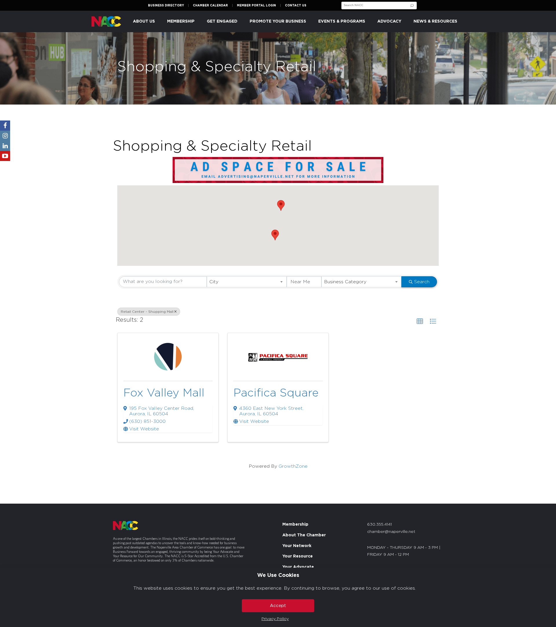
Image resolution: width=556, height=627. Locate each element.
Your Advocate (298, 567)
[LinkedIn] (5, 146)
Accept (278, 606)
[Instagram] (5, 136)
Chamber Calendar (210, 5)
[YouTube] (5, 156)
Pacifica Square (276, 393)
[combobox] (247, 281)
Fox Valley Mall (163, 393)
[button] (275, 235)
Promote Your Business (278, 21)
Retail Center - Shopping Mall (147, 311)
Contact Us (295, 5)
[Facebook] (5, 125)
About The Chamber (304, 535)
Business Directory (166, 5)
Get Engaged (222, 21)
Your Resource (297, 556)
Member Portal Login (256, 5)
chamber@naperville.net (391, 532)
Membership (295, 524)
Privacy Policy (275, 619)
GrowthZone (293, 466)
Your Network (296, 546)
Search (421, 281)
